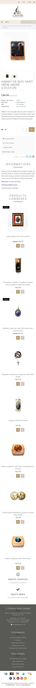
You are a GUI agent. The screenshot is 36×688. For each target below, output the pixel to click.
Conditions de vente (18, 645)
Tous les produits (18, 667)
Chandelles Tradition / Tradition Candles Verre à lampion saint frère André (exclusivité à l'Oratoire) (18, 284)
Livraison (18, 640)
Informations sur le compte (18, 658)
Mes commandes (18, 661)
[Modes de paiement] (5, 673)
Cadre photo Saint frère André (18, 236)
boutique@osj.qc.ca (19, 624)
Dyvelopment (26, 685)
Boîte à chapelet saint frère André (18, 558)
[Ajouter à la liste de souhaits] (2, 130)
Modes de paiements (18, 643)
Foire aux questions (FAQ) (18, 637)
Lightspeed (11, 685)
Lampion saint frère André (18, 420)
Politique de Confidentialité (18, 648)
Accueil (4, 26)
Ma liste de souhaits (18, 664)
